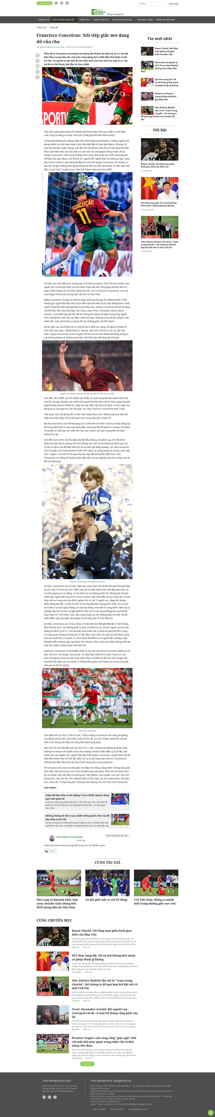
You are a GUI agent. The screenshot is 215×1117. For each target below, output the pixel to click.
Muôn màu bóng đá (122, 20)
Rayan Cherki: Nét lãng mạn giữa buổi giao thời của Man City (166, 51)
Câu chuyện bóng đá (64, 20)
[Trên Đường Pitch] (98, 12)
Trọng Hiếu (149, 209)
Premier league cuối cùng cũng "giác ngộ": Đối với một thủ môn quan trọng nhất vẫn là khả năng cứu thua (104, 1041)
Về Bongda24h (45, 3)
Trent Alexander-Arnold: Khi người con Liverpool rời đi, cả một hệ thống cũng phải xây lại (105, 1013)
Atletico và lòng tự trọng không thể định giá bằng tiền (165, 96)
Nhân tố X (85, 20)
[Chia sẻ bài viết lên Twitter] (37, 61)
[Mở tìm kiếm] (162, 3)
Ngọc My (148, 170)
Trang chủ (43, 20)
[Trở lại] (37, 77)
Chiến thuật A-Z (101, 20)
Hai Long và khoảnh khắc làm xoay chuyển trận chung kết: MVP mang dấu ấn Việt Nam (57, 903)
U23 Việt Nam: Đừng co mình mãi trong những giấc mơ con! (155, 901)
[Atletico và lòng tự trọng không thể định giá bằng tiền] (147, 96)
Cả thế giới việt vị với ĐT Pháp (106, 899)
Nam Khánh (77, 1058)
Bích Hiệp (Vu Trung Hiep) (53, 47)
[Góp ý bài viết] (37, 71)
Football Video (145, 20)
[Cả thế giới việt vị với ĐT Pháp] (107, 883)
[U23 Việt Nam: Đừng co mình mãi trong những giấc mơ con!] (156, 883)
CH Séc (52, 851)
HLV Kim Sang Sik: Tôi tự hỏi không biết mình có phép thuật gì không (166, 82)
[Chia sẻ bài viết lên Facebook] (37, 55)
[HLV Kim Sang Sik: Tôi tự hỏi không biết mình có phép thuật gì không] (147, 82)
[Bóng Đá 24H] (115, 14)
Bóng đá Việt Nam (166, 20)
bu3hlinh (148, 251)
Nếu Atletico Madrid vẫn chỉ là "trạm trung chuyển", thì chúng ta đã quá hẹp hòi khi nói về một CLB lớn (159, 113)
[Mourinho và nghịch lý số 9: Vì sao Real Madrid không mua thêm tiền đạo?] (147, 65)
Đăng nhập (173, 3)
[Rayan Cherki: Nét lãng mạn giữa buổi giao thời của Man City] (147, 51)
